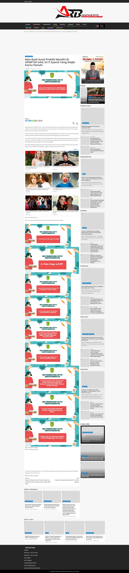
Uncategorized (29, 56)
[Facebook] (26, 121)
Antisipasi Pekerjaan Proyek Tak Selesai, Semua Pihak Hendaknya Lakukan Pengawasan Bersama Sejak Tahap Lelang (37, 481)
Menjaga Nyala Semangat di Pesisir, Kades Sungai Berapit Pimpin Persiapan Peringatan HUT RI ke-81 (92, 339)
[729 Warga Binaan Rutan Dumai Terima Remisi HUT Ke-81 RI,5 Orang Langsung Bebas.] (52, 497)
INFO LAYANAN (27, 560)
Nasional (85, 386)
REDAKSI (28, 68)
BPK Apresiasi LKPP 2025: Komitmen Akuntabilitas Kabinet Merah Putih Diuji (96, 415)
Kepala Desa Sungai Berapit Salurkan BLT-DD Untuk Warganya (67, 480)
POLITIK (84, 24)
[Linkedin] (30, 121)
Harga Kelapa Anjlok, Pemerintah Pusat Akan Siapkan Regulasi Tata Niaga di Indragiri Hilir (74, 538)
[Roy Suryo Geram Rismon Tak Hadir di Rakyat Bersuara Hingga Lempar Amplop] (85, 405)
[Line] (34, 121)
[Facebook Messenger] (39, 121)
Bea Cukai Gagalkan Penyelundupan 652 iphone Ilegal (97, 151)
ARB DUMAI (36, 509)
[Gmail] (37, 121)
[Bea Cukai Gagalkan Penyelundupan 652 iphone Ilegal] (85, 150)
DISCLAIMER (27, 557)
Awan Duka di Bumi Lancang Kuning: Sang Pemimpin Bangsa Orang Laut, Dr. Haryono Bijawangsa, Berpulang (96, 141)
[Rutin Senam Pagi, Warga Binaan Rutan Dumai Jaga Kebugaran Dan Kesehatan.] (33, 497)
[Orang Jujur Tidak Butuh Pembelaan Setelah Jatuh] (93, 95)
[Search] (96, 26)
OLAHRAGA (70, 24)
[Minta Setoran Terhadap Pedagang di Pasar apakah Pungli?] (93, 470)
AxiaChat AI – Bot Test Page (30, 552)
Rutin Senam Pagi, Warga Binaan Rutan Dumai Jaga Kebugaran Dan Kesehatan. (33, 506)
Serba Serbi (90, 432)
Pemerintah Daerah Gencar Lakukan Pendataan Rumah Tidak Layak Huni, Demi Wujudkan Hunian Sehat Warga (97, 353)
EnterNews (70, 571)
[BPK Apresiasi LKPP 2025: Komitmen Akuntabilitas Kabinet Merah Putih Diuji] (85, 415)
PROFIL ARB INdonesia (29, 565)
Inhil (91, 198)
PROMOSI (36, 27)
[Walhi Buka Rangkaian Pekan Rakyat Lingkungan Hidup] (92, 116)
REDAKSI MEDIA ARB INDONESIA (32, 568)
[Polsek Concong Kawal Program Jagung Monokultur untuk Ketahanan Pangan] (85, 362)
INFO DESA (91, 334)
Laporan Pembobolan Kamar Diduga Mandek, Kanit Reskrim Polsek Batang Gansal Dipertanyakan (91, 233)
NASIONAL (28, 24)
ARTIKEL (78, 24)
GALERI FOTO (59, 27)
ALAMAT (26, 550)
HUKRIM (55, 24)
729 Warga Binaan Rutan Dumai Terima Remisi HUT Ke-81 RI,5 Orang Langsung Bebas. (51, 506)
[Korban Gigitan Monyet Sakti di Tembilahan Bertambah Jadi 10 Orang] (92, 276)
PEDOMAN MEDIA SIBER (30, 563)
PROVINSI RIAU (36, 24)
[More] (41, 121)
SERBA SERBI (28, 27)
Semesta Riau (92, 136)
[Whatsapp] (32, 121)
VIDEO (43, 27)
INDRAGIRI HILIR (46, 24)
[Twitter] (28, 121)
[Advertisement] (64, 43)
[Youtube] (36, 121)
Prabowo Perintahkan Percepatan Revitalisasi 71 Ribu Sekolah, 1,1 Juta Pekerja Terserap (90, 391)
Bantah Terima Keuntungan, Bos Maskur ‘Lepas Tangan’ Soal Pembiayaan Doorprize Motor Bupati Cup (92, 179)
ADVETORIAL (50, 27)
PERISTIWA (62, 24)
